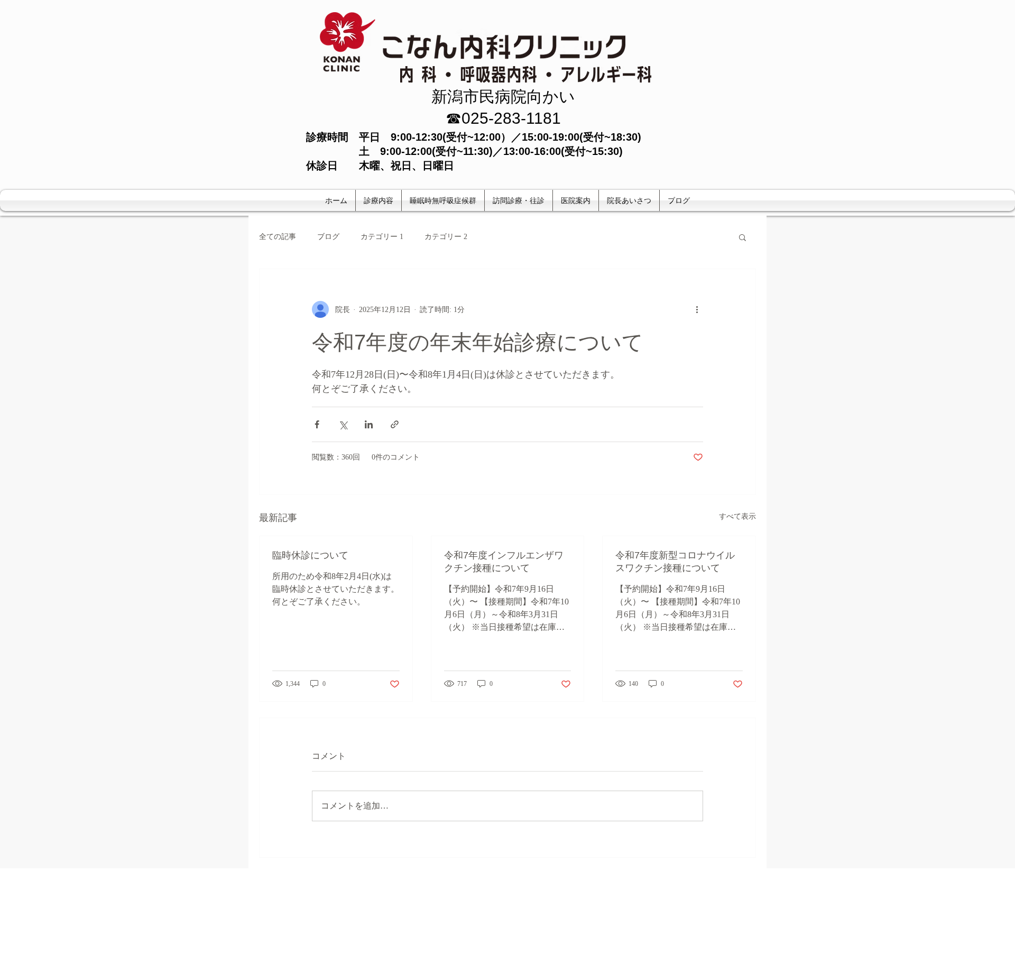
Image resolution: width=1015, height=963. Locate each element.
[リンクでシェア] (395, 424)
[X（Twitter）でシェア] (343, 424)
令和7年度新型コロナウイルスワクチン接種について (675, 561)
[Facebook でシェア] (317, 424)
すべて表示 (737, 516)
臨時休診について (310, 555)
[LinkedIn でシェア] (369, 424)
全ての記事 (277, 237)
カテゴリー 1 (382, 237)
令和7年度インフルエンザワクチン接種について (504, 561)
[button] (742, 237)
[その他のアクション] (696, 309)
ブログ (328, 237)
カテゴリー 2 (446, 237)
